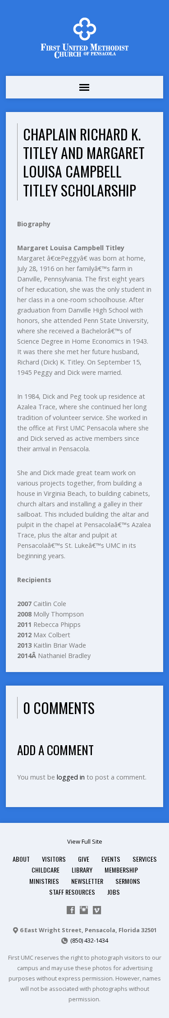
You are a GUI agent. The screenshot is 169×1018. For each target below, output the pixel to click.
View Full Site (84, 841)
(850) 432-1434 (89, 940)
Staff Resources (72, 892)
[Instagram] (84, 910)
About (21, 859)
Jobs (113, 892)
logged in (71, 777)
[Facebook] (71, 910)
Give (83, 859)
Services (144, 859)
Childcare (45, 869)
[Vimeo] (97, 910)
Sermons (127, 881)
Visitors (54, 859)
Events (110, 859)
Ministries (44, 881)
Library (82, 869)
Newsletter (87, 881)
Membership (121, 869)
